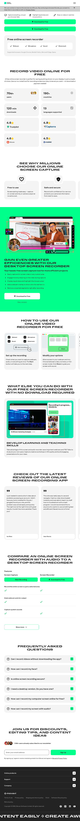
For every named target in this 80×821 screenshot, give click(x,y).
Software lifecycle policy (59, 798)
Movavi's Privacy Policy (59, 758)
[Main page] (9, 3)
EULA (47, 798)
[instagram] (65, 806)
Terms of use (8, 798)
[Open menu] (74, 3)
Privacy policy (19, 798)
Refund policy (8, 802)
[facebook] (61, 806)
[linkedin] (70, 806)
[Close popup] (74, 9)
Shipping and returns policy (34, 798)
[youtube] (74, 806)
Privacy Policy (30, 10)
